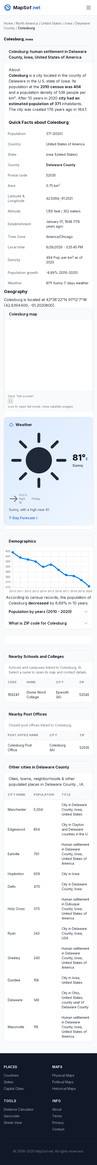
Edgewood (16, 829)
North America (27, 23)
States (8, 1082)
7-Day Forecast (22, 518)
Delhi (12, 887)
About (56, 1109)
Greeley (14, 958)
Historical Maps (64, 1089)
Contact (58, 1129)
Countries (11, 1075)
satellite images (61, 406)
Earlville (14, 854)
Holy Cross (16, 909)
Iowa (68, 23)
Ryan (12, 933)
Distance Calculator (19, 1109)
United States (51, 23)
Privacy (58, 1123)
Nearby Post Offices (28, 714)
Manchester (17, 809)
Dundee (14, 980)
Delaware (17, 81)
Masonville (16, 1027)
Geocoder (12, 1116)
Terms (57, 1116)
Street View (13, 1123)
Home (8, 23)
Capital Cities (14, 1089)
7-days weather (76, 283)
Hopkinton (16, 874)
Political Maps (62, 1082)
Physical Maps (63, 1075)
